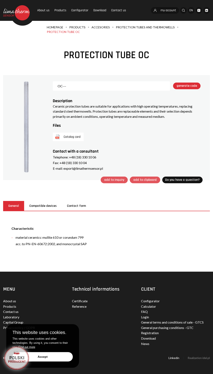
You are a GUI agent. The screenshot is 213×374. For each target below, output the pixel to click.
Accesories (101, 27)
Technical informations (95, 289)
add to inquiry (114, 180)
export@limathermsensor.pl (83, 168)
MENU (9, 289)
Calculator (148, 306)
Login (145, 317)
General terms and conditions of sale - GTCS (172, 322)
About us (43, 10)
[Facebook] (199, 10)
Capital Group (13, 322)
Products (60, 10)
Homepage (55, 27)
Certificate (80, 301)
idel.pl (206, 358)
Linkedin (173, 358)
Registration (150, 333)
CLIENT (148, 289)
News (145, 344)
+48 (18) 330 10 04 (73, 163)
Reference (79, 306)
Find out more (27, 347)
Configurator (79, 10)
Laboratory (11, 317)
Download (99, 10)
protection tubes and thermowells (145, 27)
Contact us (118, 10)
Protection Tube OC (63, 32)
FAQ (144, 312)
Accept (43, 356)
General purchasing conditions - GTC (167, 328)
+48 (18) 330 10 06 (82, 157)
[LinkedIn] (206, 10)
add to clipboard (145, 180)
